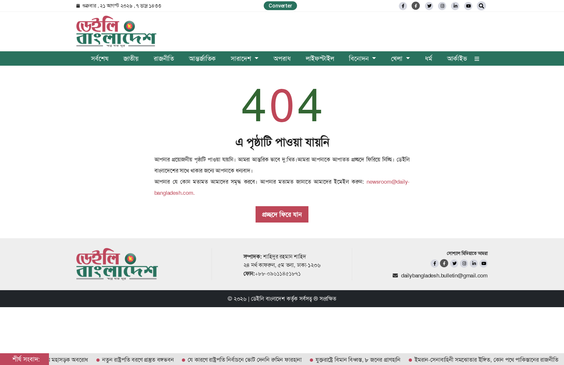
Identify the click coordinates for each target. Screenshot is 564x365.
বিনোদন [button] (359, 58)
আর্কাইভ (457, 58)
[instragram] (442, 6)
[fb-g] (416, 6)
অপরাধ (282, 58)
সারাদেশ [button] (242, 58)
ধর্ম (428, 58)
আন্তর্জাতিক (202, 58)
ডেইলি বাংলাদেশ (268, 298)
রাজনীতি (164, 58)
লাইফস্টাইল (320, 58)
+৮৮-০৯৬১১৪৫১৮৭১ (278, 273)
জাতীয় (131, 58)
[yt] (468, 6)
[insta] (464, 263)
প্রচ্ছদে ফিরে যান (282, 214)
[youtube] (483, 263)
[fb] (403, 6)
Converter (280, 6)
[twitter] (429, 6)
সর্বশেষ (99, 58)
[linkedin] (455, 6)
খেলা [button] (397, 58)
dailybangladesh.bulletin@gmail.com (444, 275)
